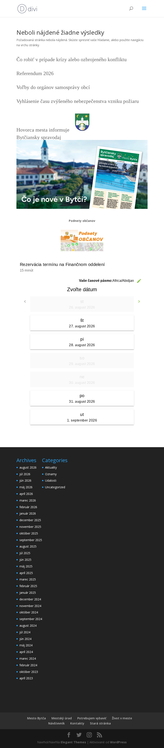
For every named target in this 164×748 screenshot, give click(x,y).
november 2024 (30, 606)
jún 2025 (25, 560)
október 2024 (28, 612)
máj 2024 (25, 645)
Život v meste (122, 718)
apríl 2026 (26, 494)
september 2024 (30, 619)
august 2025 (28, 546)
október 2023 (28, 672)
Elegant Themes (73, 742)
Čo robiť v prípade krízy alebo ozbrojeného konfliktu (71, 59)
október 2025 (28, 533)
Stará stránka (100, 723)
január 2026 (27, 513)
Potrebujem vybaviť (91, 718)
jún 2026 (25, 480)
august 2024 (28, 625)
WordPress (118, 742)
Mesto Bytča (36, 718)
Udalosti (50, 480)
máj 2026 (25, 487)
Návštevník (56, 723)
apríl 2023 (26, 678)
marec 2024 (27, 658)
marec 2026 (27, 500)
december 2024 (30, 599)
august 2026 (28, 467)
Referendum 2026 (35, 73)
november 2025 (30, 527)
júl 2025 (24, 553)
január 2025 (27, 593)
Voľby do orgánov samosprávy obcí (53, 87)
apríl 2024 (26, 652)
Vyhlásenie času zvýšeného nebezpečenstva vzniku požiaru (77, 101)
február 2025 (28, 586)
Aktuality (51, 467)
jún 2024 (25, 639)
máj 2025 (25, 566)
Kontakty (77, 723)
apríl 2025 (26, 573)
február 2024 (28, 665)
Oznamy (51, 474)
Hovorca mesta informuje (42, 130)
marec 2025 (27, 579)
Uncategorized (55, 487)
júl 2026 (24, 474)
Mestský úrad (61, 718)
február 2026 (28, 507)
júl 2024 (24, 632)
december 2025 (30, 520)
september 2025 (30, 540)
